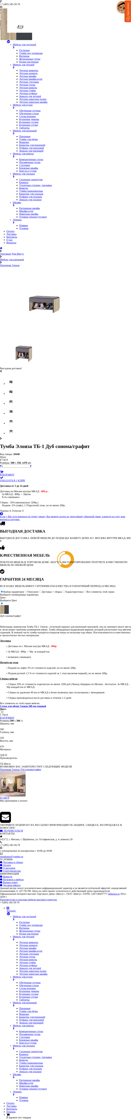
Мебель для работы (23, 153)
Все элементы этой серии (100, 591)
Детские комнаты (28, 70)
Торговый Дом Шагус (12, 253)
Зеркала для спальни (30, 199)
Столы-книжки (27, 116)
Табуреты (24, 127)
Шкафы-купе (26, 211)
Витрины (24, 56)
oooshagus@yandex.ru (11, 856)
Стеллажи (24, 165)
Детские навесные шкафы (33, 102)
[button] (128, 11)
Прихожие (25, 136)
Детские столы (27, 84)
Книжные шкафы (28, 168)
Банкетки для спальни (31, 194)
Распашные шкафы (29, 208)
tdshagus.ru (114, 894)
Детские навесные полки (32, 99)
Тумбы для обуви (28, 139)
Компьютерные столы (31, 159)
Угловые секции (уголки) (33, 216)
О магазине (8, 868)
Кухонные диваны (29, 119)
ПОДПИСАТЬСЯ (13, 830)
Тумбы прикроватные (31, 191)
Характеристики (74, 591)
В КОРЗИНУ (7, 474)
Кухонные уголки (29, 122)
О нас (9, 239)
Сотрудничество (11, 871)
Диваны (17, 219)
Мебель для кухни (23, 105)
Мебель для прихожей (25, 130)
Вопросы (11, 242)
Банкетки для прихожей (32, 145)
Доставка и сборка (12, 862)
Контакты (11, 237)
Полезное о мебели (13, 879)
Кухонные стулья (28, 125)
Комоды (23, 188)
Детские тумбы (27, 90)
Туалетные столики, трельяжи (35, 185)
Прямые (23, 225)
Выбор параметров (13, 591)
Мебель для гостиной (24, 44)
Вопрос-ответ (10, 882)
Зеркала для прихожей (31, 150)
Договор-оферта (11, 885)
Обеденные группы (30, 110)
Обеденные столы (29, 113)
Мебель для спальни (24, 173)
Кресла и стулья (27, 171)
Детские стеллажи (29, 82)
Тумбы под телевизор (31, 53)
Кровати (23, 182)
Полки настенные (29, 61)
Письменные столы (29, 162)
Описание (32, 591)
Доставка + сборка (52, 591)
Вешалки (24, 142)
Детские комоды (28, 87)
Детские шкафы (27, 76)
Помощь (10, 1111)
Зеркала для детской (30, 96)
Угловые (23, 228)
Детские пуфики (28, 93)
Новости (7, 876)
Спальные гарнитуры (31, 179)
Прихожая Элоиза (9, 265)
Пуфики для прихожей (31, 148)
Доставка (11, 234)
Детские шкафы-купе (30, 79)
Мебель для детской (23, 64)
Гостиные (24, 50)
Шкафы (17, 202)
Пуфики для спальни (30, 196)
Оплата (10, 231)
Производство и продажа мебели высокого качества (28, 899)
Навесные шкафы (28, 214)
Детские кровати (28, 73)
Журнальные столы (29, 59)
